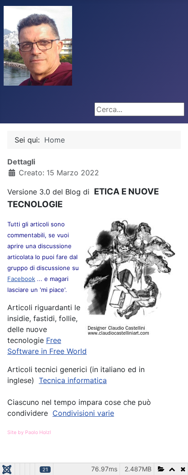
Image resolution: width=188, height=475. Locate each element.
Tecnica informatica (73, 380)
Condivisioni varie (83, 413)
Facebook (21, 278)
